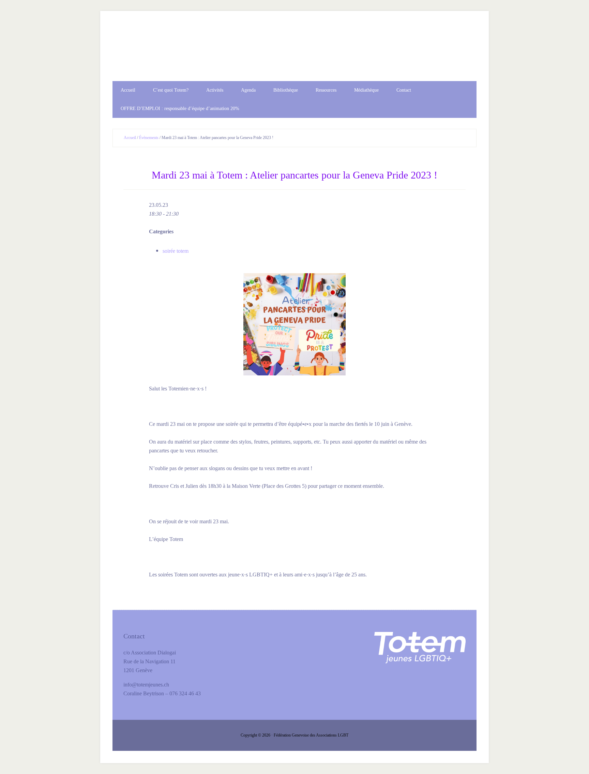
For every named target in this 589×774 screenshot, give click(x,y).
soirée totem (175, 251)
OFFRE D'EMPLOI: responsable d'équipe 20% (294, 52)
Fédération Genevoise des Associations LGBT (311, 735)
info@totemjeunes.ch (146, 684)
